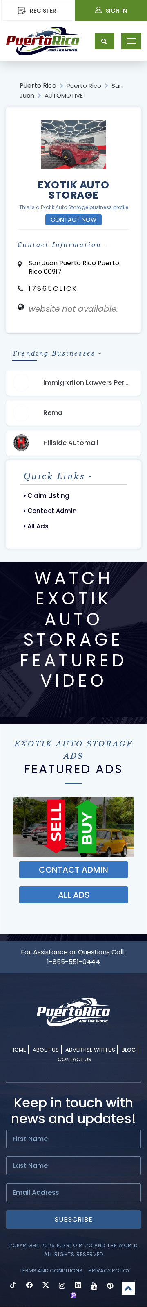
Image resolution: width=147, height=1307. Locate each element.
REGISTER (43, 11)
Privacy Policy (109, 1270)
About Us (46, 1050)
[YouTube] (94, 1286)
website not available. (73, 308)
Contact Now (73, 220)
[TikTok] (13, 1286)
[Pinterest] (110, 1286)
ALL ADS (73, 895)
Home (18, 1050)
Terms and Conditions (51, 1270)
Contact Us (74, 1059)
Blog (129, 1050)
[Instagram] (62, 1286)
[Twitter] (45, 1286)
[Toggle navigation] (131, 41)
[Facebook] (29, 1286)
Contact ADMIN (73, 869)
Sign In (116, 11)
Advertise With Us (90, 1050)
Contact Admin (51, 510)
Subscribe (74, 1219)
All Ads (37, 526)
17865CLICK (53, 288)
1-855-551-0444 (73, 962)
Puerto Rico (38, 85)
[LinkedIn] (78, 1286)
